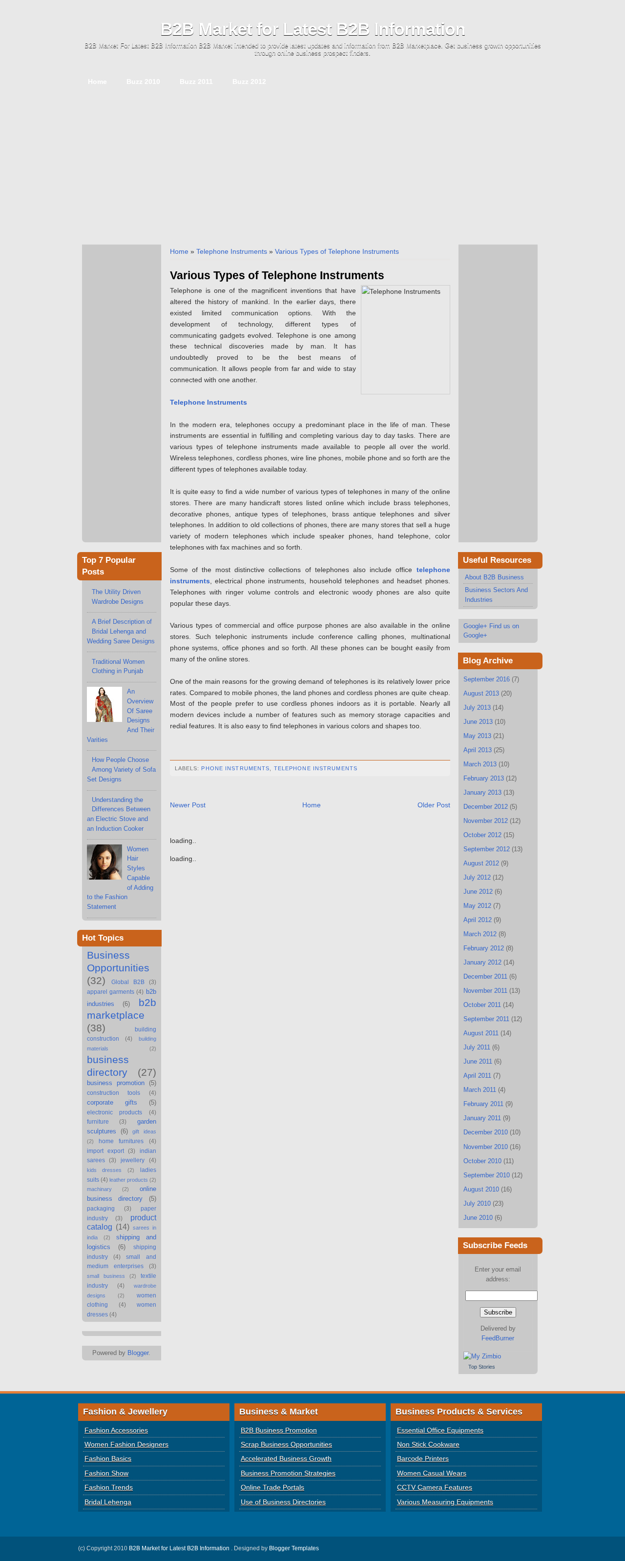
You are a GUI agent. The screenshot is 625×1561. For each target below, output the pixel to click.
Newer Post (188, 805)
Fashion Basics (107, 1458)
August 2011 (481, 1033)
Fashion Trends (108, 1487)
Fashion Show (106, 1473)
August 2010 (481, 1189)
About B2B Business (494, 577)
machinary (99, 1189)
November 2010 (485, 1146)
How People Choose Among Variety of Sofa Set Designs (121, 769)
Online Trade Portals (272, 1487)
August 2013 (481, 693)
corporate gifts (112, 1102)
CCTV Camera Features (434, 1487)
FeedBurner (497, 1338)
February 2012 (483, 948)
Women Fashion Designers (126, 1444)
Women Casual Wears (431, 1473)
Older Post (433, 805)
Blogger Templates (294, 1548)
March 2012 (480, 934)
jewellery (133, 1160)
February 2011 (483, 1104)
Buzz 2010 (143, 81)
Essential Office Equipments (440, 1430)
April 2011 (477, 1075)
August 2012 (481, 863)
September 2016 (486, 679)
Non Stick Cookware (428, 1444)
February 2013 (483, 778)
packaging (101, 1208)
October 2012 (482, 835)
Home (97, 81)
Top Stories (481, 1367)
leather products (128, 1180)
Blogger (137, 1352)
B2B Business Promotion (279, 1430)
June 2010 (478, 1217)
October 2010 (482, 1161)
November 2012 (485, 820)
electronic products (115, 1112)
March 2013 (480, 764)
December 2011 (485, 976)
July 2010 (477, 1203)
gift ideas (144, 1131)
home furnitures (121, 1141)
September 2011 (486, 1019)
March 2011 (479, 1089)
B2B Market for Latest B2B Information (312, 29)
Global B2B (128, 982)
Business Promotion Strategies (288, 1473)
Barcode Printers (423, 1458)
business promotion (116, 1083)
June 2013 (478, 721)
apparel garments (110, 991)
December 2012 (485, 806)
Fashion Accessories (116, 1430)
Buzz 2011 (196, 81)
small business (106, 1276)
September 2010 (486, 1175)
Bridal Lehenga (107, 1502)
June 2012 (478, 891)
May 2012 (477, 905)
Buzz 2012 (249, 81)
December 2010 (485, 1132)
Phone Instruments (235, 768)
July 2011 (476, 1047)
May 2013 (477, 735)
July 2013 (477, 707)
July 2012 (477, 877)
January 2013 (482, 792)
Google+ (475, 626)
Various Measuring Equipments (445, 1502)
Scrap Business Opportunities (286, 1444)
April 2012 (477, 920)
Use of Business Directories (283, 1502)
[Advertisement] (313, 166)
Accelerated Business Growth (286, 1458)
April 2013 (477, 750)
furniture (98, 1121)
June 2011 (477, 1061)
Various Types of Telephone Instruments (337, 251)
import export (105, 1151)
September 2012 (486, 849)
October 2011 (482, 1004)
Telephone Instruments (231, 251)
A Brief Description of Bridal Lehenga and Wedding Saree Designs (121, 631)
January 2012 (482, 962)
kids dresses (104, 1170)
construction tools (114, 1092)
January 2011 (482, 1118)
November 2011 (485, 990)
